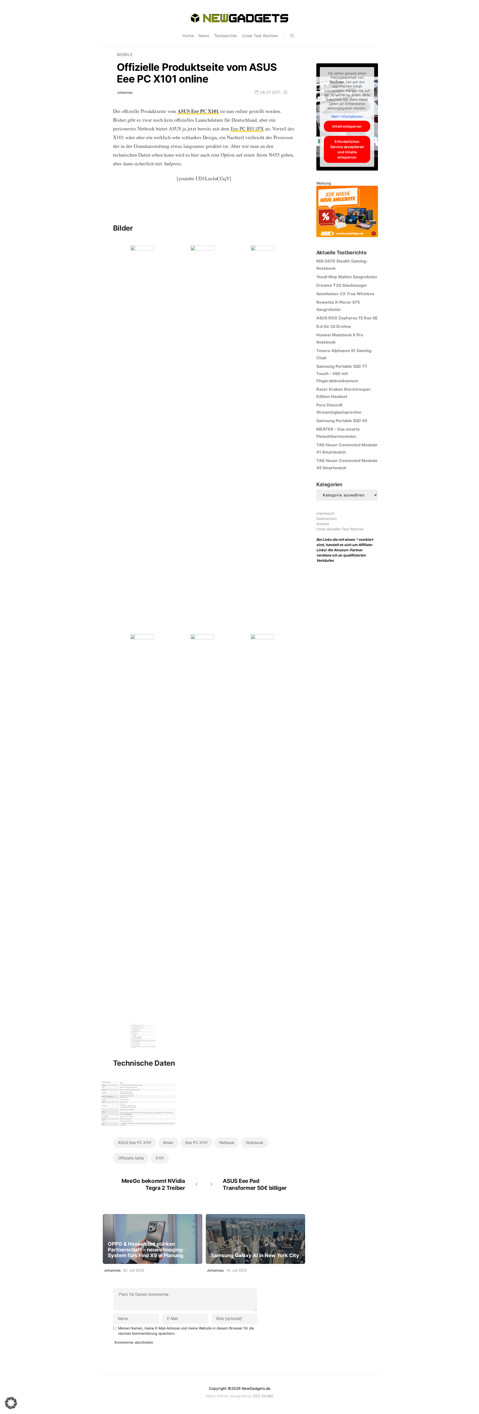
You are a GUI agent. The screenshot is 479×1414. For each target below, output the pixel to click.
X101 (160, 1158)
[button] (11, 1403)
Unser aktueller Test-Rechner (340, 529)
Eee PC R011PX (247, 128)
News (204, 35)
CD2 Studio (263, 1396)
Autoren (322, 524)
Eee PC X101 (196, 1142)
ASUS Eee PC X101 (134, 1142)
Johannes (125, 92)
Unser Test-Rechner (260, 35)
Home (188, 35)
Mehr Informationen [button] (347, 116)
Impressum (325, 513)
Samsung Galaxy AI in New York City (255, 1255)
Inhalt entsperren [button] (347, 126)
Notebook (254, 1142)
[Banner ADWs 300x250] (347, 212)
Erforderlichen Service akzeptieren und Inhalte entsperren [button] (347, 149)
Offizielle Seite (131, 1158)
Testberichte (225, 35)
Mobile (125, 54)
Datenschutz (326, 518)
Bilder (168, 1142)
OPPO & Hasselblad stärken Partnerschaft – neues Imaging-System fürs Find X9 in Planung (146, 1249)
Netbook (226, 1142)
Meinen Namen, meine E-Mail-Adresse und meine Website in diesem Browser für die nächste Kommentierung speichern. (186, 1330)
